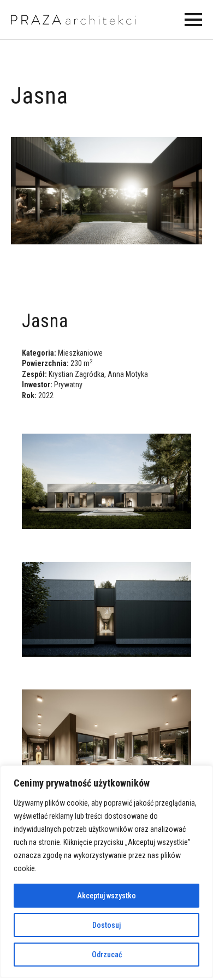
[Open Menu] (193, 19)
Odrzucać (107, 954)
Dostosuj (106, 925)
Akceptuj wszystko (106, 895)
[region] (106, 871)
